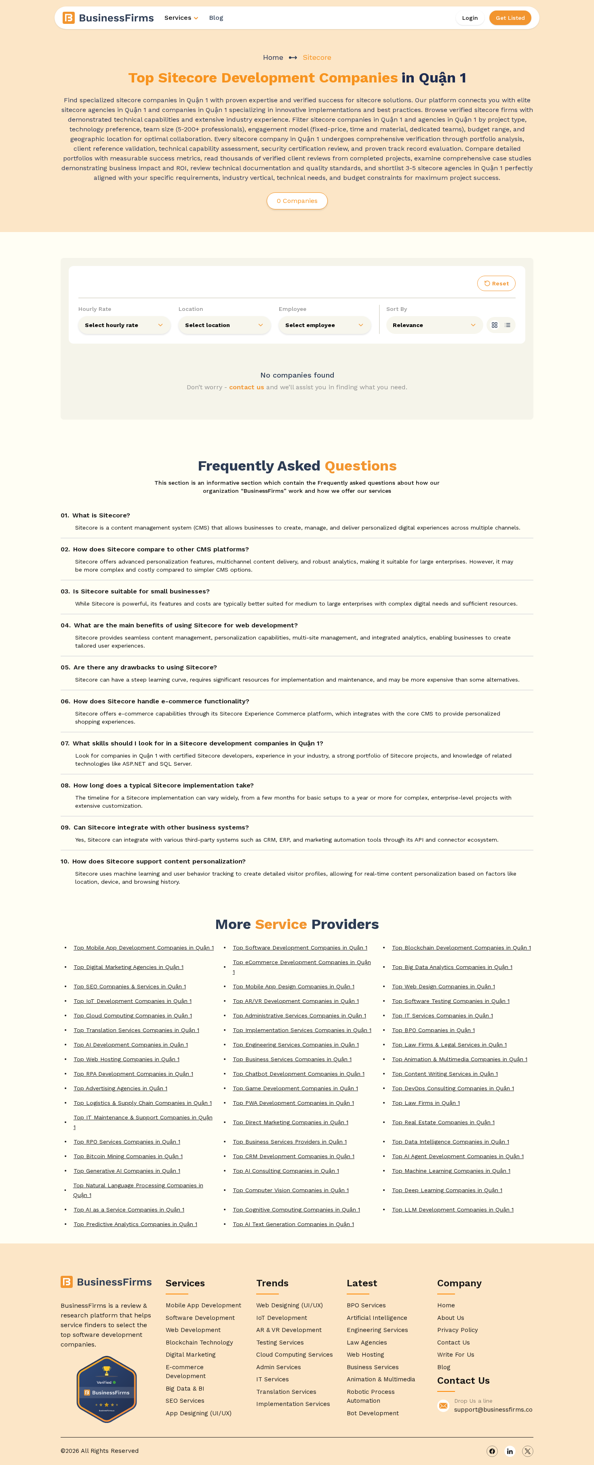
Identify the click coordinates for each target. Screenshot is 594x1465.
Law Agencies (367, 1342)
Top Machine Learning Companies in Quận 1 (451, 1170)
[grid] (494, 325)
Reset (500, 283)
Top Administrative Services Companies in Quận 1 (299, 1015)
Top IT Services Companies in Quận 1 (442, 1015)
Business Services (373, 1367)
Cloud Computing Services (294, 1354)
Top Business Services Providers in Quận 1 (290, 1141)
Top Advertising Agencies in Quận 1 (120, 1088)
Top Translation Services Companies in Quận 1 (136, 1030)
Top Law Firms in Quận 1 (426, 1103)
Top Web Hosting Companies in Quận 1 (126, 1059)
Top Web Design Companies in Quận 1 (443, 986)
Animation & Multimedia (381, 1379)
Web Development (193, 1330)
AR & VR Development (289, 1330)
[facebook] (492, 1451)
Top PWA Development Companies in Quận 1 (293, 1103)
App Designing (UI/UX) (199, 1413)
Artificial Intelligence (377, 1317)
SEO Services (185, 1400)
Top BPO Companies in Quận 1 (433, 1030)
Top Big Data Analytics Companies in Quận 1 (452, 967)
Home (273, 57)
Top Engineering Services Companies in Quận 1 (296, 1044)
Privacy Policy (457, 1330)
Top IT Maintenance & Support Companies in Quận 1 (143, 1122)
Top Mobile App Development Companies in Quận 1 (144, 947)
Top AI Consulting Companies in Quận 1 (286, 1170)
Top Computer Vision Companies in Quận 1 (291, 1190)
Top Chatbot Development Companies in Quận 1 (298, 1073)
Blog (216, 17)
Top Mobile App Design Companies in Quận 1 (293, 986)
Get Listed (510, 18)
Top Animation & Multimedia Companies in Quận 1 (459, 1059)
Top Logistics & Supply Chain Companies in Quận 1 (143, 1103)
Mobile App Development (203, 1305)
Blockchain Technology (199, 1342)
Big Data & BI (185, 1388)
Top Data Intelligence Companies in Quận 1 (450, 1141)
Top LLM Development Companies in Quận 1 (453, 1209)
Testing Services (280, 1342)
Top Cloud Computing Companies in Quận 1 (133, 1015)
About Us (450, 1317)
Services (177, 17)
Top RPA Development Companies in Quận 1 (133, 1073)
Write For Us (455, 1354)
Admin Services (278, 1367)
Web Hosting (365, 1354)
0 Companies (297, 201)
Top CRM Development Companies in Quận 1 (293, 1156)
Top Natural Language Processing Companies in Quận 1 (138, 1190)
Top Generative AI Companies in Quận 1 (127, 1170)
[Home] (109, 18)
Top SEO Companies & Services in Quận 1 (130, 986)
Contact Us (453, 1342)
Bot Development (373, 1413)
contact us (246, 387)
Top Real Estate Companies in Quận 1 (443, 1122)
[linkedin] (510, 1451)
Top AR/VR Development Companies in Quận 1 (296, 1001)
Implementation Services (293, 1404)
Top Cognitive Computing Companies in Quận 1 (296, 1209)
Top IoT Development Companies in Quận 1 (133, 1001)
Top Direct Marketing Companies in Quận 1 (290, 1122)
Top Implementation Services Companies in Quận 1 (302, 1030)
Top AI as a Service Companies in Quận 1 (129, 1209)
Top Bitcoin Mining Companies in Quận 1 (128, 1156)
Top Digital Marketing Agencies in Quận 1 (128, 967)
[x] (527, 1451)
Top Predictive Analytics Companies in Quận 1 (135, 1224)
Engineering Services (377, 1330)
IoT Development (281, 1317)
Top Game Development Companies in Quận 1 (295, 1088)
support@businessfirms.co (493, 1409)
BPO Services (366, 1305)
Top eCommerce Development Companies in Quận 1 (302, 967)
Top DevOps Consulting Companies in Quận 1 (453, 1088)
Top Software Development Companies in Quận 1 (300, 947)
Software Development (200, 1317)
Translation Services (286, 1391)
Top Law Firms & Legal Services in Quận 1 (449, 1044)
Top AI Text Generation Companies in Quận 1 (293, 1224)
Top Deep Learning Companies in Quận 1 (447, 1190)
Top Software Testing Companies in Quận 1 (451, 1001)
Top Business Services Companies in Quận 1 (292, 1059)
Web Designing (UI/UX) (289, 1305)
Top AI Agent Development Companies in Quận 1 (458, 1156)
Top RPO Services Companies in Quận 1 (127, 1141)
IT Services (272, 1379)
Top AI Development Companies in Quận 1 (131, 1044)
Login (470, 18)
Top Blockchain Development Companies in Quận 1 (461, 947)
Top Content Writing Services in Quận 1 (445, 1073)
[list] (507, 325)
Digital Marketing (191, 1354)
